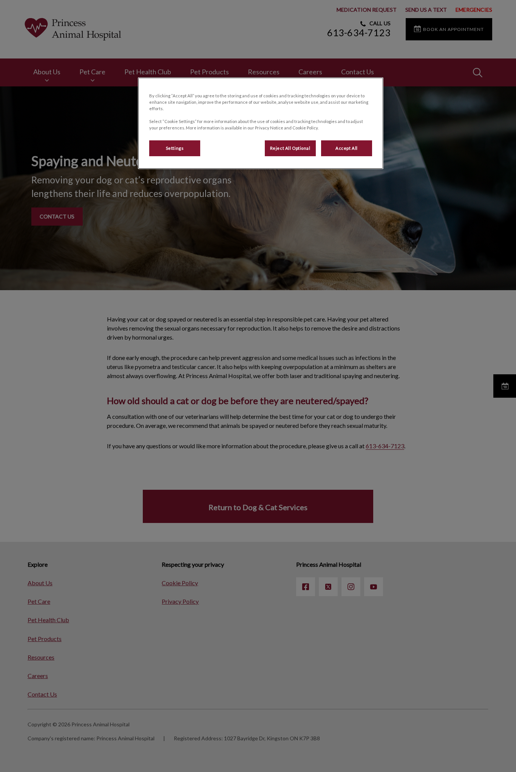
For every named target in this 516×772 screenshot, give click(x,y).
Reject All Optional (290, 148)
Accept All (346, 148)
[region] (260, 123)
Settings (175, 148)
